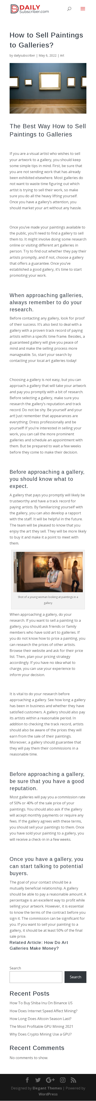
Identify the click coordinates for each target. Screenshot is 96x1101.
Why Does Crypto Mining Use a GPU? (41, 1034)
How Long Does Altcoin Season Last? (40, 1018)
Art (62, 55)
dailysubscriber (24, 55)
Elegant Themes (47, 1088)
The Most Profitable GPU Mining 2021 (41, 1026)
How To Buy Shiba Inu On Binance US (41, 1002)
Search (15, 968)
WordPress (48, 1094)
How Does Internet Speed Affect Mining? (43, 1010)
